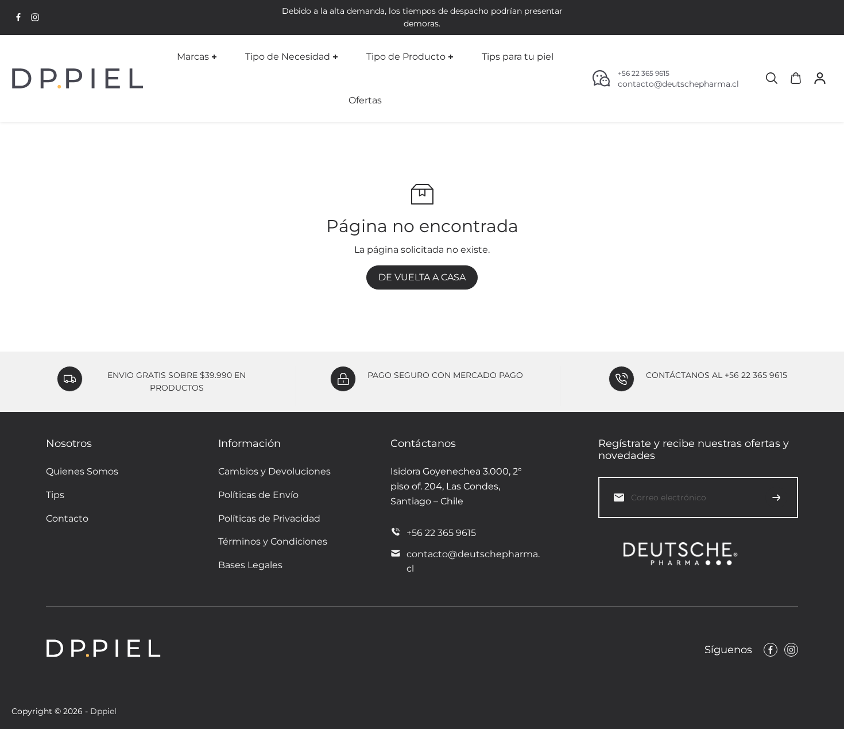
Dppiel (103, 711)
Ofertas (365, 99)
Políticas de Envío (258, 494)
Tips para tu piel (517, 56)
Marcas (193, 56)
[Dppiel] (77, 78)
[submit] (776, 497)
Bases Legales (250, 565)
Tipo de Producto (406, 56)
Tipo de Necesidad (287, 56)
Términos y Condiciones (272, 541)
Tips (55, 494)
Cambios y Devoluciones (274, 471)
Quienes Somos (82, 471)
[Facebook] (18, 17)
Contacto (67, 518)
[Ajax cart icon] (795, 78)
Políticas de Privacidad (269, 518)
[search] (771, 78)
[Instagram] (35, 17)
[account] (820, 78)
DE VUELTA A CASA (422, 277)
